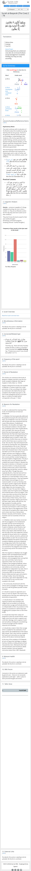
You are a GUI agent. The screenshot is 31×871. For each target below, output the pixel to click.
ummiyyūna (8, 89)
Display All (6, 6)
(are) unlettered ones (8, 92)
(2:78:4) (7, 107)
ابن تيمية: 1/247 (11, 174)
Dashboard (13, 6)
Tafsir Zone (19, 6)
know (7, 110)
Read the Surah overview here (10, 315)
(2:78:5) (7, 115)
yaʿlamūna (8, 109)
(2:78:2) (7, 87)
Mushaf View (26, 6)
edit (5, 122)
